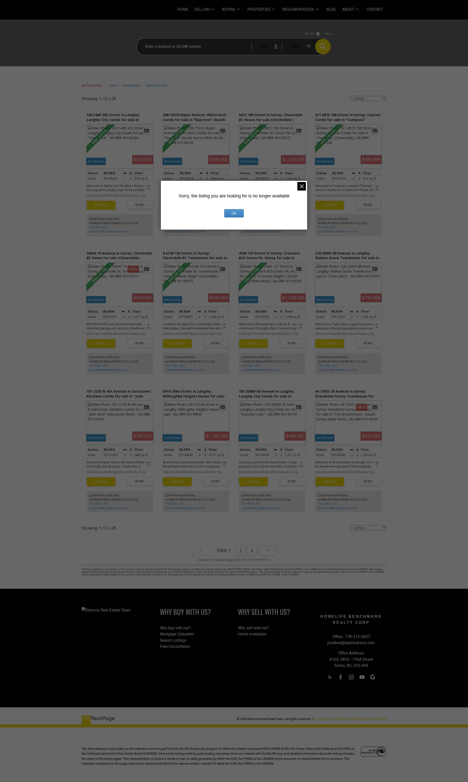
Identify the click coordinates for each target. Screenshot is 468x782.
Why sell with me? (253, 628)
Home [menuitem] (182, 9)
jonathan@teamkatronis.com (109, 231)
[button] (329, 677)
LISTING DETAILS (101, 205)
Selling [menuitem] (202, 9)
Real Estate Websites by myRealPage (360, 719)
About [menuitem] (348, 9)
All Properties (92, 85)
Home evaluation (252, 634)
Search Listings (173, 640)
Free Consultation (175, 646)
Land (113, 85)
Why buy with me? (175, 628)
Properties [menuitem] (258, 9)
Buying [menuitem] (228, 9)
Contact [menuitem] (374, 9)
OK (234, 213)
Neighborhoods (298, 9)
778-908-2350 (98, 227)
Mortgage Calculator (177, 634)
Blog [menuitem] (331, 9)
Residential (131, 85)
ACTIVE (309, 33)
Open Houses (156, 85)
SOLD (328, 33)
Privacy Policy (323, 719)
